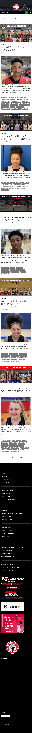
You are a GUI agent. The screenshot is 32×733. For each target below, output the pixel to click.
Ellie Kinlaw (15, 442)
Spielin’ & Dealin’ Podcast (7, 485)
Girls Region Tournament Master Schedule (13, 547)
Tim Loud (23, 271)
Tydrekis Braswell (15, 108)
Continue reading (19, 92)
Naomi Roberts (24, 447)
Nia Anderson (5, 449)
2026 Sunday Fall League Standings (11, 567)
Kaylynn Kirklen (14, 186)
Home (2, 468)
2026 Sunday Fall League (7, 564)
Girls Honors (5, 536)
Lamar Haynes (14, 105)
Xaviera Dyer (5, 190)
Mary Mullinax (15, 447)
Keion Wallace (5, 105)
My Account (7, 482)
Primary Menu (30, 12)
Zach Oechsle (5, 273)
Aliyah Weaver (16, 182)
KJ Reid (12, 269)
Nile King (13, 106)
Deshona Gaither (6, 442)
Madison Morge (24, 186)
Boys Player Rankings (7, 490)
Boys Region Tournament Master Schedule (13, 513)
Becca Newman (23, 353)
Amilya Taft (4, 353)
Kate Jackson (22, 444)
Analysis (3, 44)
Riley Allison (20, 449)
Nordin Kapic (20, 106)
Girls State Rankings (7, 530)
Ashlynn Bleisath (14, 353)
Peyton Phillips (5, 271)
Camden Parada (21, 97)
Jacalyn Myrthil (6, 357)
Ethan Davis (11, 101)
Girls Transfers (6, 527)
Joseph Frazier (25, 103)
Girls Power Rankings (9, 533)
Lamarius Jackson (20, 269)
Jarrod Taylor (24, 101)
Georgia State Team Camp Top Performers (16, 137)
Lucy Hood (11, 359)
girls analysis (5, 186)
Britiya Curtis (23, 440)
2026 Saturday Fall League (7, 556)
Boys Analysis (5, 505)
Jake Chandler (5, 269)
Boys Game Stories (6, 510)
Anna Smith (4, 440)
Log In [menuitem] (2, 1)
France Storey (22, 184)
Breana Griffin (5, 184)
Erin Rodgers (14, 184)
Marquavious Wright (25, 105)
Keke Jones (4, 445)
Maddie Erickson (6, 447)
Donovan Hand (24, 99)
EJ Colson (4, 101)
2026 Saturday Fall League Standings (11, 559)
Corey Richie (19, 268)
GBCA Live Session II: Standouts (14, 48)
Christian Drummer (6, 99)
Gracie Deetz (23, 355)
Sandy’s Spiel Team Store (7, 470)
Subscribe (3, 473)
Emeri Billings (23, 442)
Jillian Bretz (23, 357)
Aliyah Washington (6, 182)
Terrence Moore (15, 271)
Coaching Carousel (7, 519)
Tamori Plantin (14, 451)
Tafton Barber (15, 361)
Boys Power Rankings (9, 499)
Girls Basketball (5, 522)
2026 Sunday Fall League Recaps (10, 570)
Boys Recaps (5, 507)
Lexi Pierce (21, 445)
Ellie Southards (6, 355)
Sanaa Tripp (5, 188)
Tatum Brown (21, 188)
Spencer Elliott (5, 108)
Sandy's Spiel (5, 12)
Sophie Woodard (20, 359)
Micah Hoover (5, 106)
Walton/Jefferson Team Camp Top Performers (13, 303)
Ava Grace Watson (14, 440)
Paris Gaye (13, 449)
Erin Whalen (5, 444)
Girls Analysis (4, 133)
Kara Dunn (4, 359)
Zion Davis (24, 108)
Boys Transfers (6, 493)
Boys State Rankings (7, 496)
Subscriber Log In (6, 479)
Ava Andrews (25, 182)
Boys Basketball (5, 487)
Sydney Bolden (5, 451)
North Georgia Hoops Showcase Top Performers (16, 220)
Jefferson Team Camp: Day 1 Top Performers (16, 390)
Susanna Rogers (6, 361)
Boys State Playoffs (7, 516)
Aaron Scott (5, 268)
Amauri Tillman (5, 97)
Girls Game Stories (7, 544)
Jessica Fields (15, 357)
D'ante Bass (15, 99)
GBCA (17, 101)
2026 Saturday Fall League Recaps (10, 561)
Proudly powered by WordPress (7, 731)
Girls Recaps (5, 542)
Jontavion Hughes (16, 103)
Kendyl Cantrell (13, 445)
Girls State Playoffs (7, 550)
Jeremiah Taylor (6, 103)
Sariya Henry (13, 188)
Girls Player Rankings (7, 524)
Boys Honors (5, 502)
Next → (21, 457)
